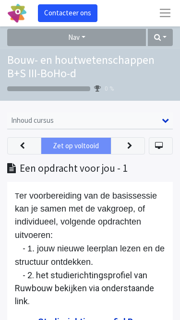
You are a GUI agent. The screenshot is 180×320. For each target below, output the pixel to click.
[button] (160, 38)
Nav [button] (74, 37)
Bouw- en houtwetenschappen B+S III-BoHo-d (81, 67)
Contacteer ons (67, 12)
